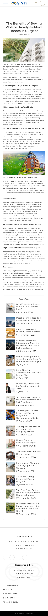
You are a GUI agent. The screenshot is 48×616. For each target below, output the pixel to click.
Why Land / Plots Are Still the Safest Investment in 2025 (28, 386)
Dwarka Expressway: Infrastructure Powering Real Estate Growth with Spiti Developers (28, 344)
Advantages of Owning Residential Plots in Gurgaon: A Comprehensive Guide (27, 414)
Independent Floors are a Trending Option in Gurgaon (28, 465)
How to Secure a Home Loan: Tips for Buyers (27, 441)
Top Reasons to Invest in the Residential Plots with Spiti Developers (28, 399)
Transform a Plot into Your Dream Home (28, 452)
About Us (7, 590)
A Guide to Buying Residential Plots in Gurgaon (25, 479)
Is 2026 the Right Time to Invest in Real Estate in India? (28, 306)
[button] (5, 3)
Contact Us (9, 598)
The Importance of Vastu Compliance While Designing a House (28, 429)
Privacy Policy (10, 602)
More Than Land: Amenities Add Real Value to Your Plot (28, 372)
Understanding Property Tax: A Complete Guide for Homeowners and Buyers (29, 359)
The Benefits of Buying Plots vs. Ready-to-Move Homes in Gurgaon (28, 492)
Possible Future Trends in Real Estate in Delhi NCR (28, 319)
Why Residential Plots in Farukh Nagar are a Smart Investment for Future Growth (28, 507)
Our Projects (10, 594)
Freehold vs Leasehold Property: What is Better (28, 330)
